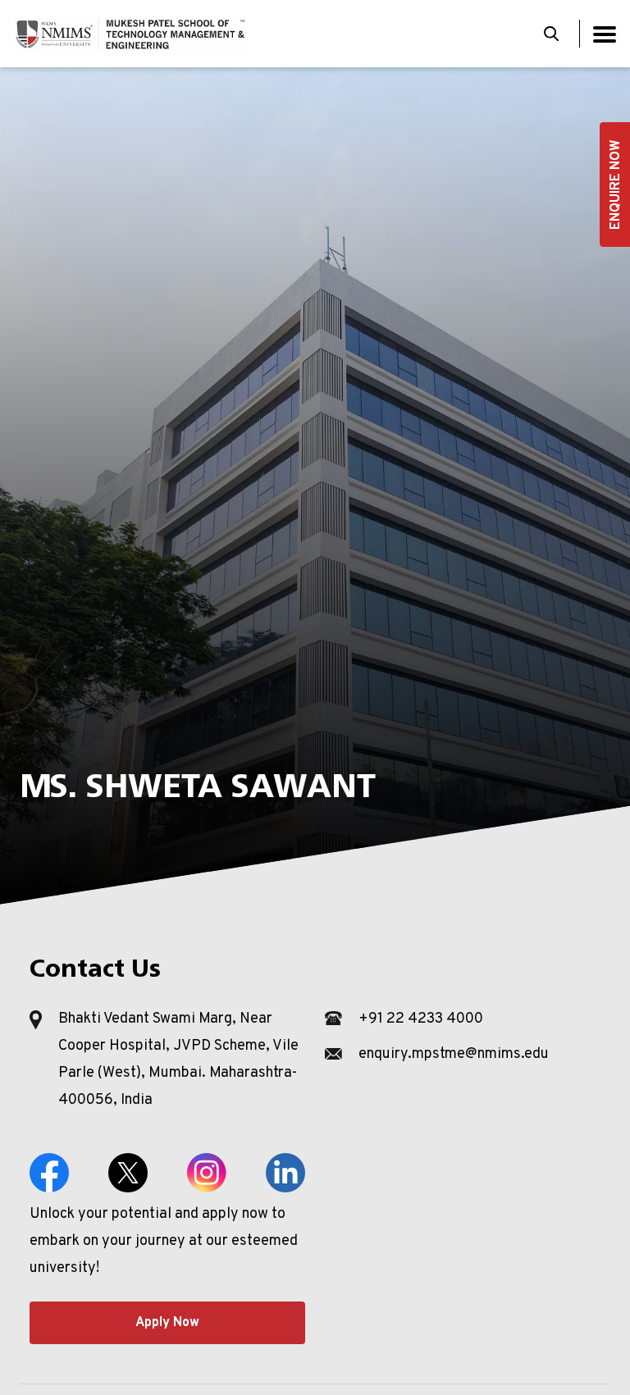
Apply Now (167, 1323)
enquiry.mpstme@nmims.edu (453, 1054)
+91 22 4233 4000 (420, 1019)
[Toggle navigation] (604, 34)
